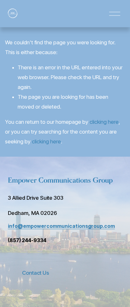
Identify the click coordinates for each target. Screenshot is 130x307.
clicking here (104, 122)
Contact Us (35, 273)
